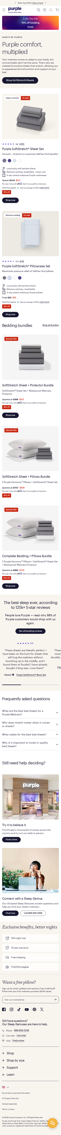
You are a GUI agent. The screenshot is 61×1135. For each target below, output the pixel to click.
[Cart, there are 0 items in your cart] (57, 10)
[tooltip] (30, 1087)
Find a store (11, 840)
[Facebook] (4, 1009)
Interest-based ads (9, 1104)
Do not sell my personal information (16, 1093)
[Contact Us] (38, 10)
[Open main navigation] (4, 10)
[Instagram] (11, 1009)
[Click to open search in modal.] (51, 10)
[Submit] (55, 999)
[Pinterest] (34, 1009)
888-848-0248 (21, 1030)
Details (30, 27)
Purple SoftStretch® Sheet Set (31, 675)
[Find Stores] (44, 10)
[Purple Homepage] (14, 10)
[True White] (19, 160)
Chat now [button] (10, 913)
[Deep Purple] (9, 160)
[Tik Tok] (19, 1009)
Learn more (44, 188)
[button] (30, 1053)
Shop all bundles (50, 325)
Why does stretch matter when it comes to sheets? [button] (26, 724)
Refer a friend (37, 3)
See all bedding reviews (30, 631)
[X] (42, 1009)
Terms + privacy (8, 1109)
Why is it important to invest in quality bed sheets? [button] (25, 744)
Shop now (10, 200)
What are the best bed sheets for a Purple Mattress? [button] (22, 712)
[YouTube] (27, 1009)
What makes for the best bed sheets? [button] (24, 734)
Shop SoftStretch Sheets (20, 80)
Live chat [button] (21, 1036)
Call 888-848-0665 (33, 913)
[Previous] (15, 3)
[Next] (46, 3)
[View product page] (30, 116)
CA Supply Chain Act (10, 1098)
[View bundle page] (30, 357)
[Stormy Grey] (4, 160)
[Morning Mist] (14, 160)
